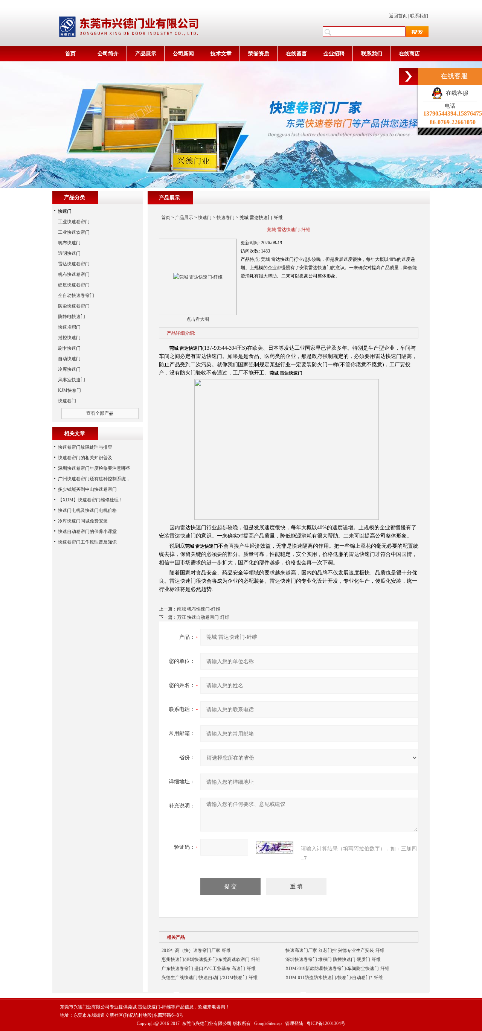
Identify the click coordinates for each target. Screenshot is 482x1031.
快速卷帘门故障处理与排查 (85, 447)
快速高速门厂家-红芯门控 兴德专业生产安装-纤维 (334, 950)
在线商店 (409, 53)
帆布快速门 (69, 242)
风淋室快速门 (71, 379)
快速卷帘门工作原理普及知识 (87, 542)
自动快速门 (69, 358)
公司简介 (108, 53)
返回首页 (398, 15)
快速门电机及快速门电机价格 (87, 510)
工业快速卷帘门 (74, 221)
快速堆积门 (69, 327)
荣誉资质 (258, 53)
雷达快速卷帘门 (74, 264)
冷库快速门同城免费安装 (83, 521)
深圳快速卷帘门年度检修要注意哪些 (94, 468)
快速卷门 (226, 217)
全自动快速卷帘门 (76, 295)
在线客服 (455, 93)
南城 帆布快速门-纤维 (198, 609)
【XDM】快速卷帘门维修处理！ (90, 500)
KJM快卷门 (69, 390)
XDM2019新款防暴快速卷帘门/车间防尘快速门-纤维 (337, 968)
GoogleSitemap (268, 1023)
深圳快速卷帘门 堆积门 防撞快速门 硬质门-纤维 (333, 959)
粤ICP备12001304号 (326, 1023)
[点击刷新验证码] (274, 847)
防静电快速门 (71, 316)
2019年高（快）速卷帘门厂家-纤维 (196, 950)
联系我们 (419, 15)
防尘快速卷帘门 (74, 306)
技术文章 (221, 53)
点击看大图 (197, 319)
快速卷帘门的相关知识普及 (85, 457)
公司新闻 (183, 53)
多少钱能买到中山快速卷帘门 (87, 489)
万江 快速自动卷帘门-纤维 (203, 617)
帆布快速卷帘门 (74, 274)
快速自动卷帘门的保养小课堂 (87, 531)
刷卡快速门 (69, 348)
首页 (70, 53)
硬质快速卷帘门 (74, 285)
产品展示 (145, 53)
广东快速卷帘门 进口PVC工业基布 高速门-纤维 (209, 968)
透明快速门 (69, 253)
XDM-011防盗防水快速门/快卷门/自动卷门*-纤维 (334, 977)
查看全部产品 (99, 413)
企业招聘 (334, 53)
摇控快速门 (69, 337)
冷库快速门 (69, 369)
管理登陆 (294, 1023)
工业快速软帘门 (74, 232)
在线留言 (296, 53)
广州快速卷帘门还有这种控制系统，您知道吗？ (105, 478)
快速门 (205, 217)
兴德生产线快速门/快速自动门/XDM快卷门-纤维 (210, 977)
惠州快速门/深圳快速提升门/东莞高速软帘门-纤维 (211, 959)
